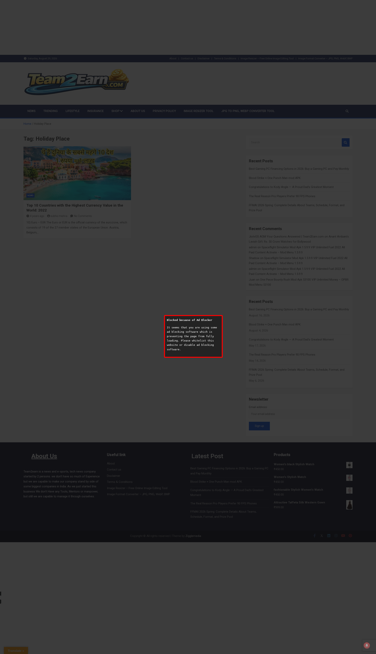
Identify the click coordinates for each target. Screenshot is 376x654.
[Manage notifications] (367, 645)
